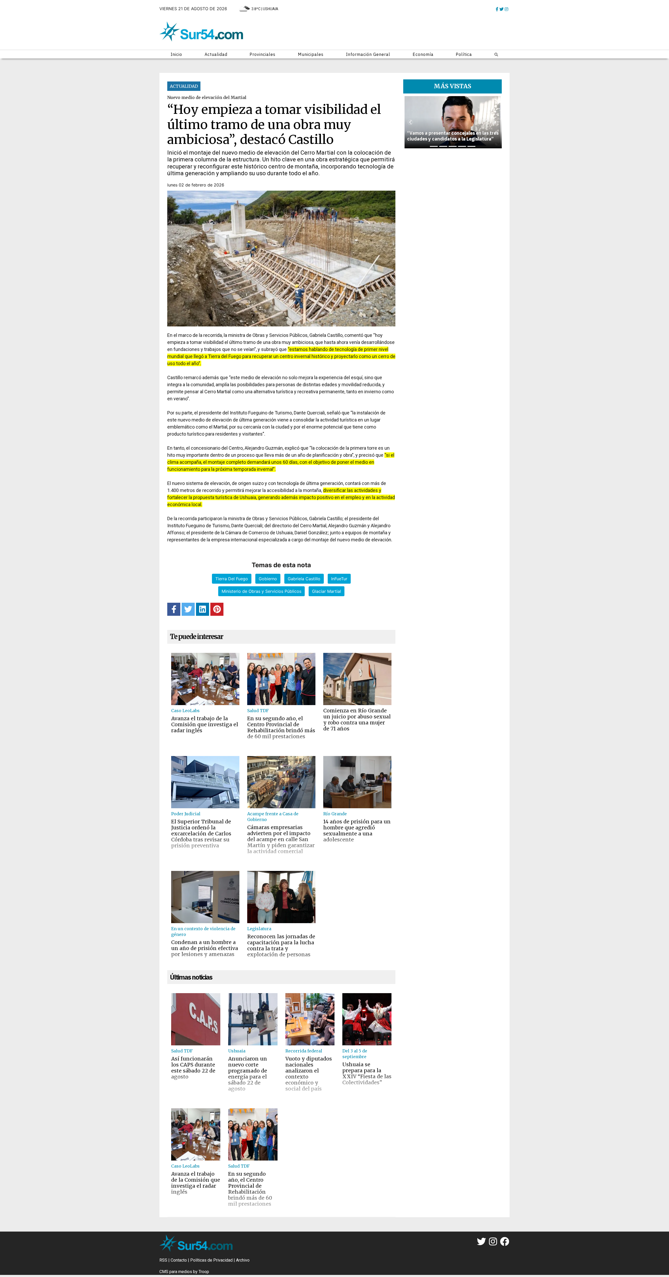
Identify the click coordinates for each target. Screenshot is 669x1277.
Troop (204, 1271)
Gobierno (268, 578)
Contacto (179, 1260)
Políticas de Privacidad (211, 1260)
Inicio (176, 54)
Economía (423, 54)
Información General (368, 54)
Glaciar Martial (326, 591)
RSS (163, 1260)
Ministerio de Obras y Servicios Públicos (261, 591)
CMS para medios (175, 1271)
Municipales (311, 54)
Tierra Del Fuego (231, 578)
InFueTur (339, 578)
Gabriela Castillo (304, 578)
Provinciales (262, 54)
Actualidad (216, 54)
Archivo (243, 1260)
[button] (410, 122)
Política (464, 54)
